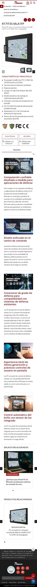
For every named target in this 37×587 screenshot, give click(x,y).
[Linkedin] (18, 568)
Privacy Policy (12, 582)
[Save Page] (25, 19)
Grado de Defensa (19, 6)
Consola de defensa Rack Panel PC (15, 12)
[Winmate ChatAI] (33, 581)
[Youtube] (23, 572)
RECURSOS (27, 136)
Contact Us (4, 582)
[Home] (2, 6)
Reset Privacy (21, 582)
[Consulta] (29, 20)
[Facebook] (23, 568)
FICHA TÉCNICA (10, 136)
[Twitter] (27, 568)
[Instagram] (18, 572)
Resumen (16, 150)
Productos (7, 6)
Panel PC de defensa (10, 9)
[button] (33, 575)
